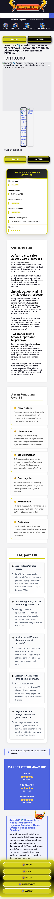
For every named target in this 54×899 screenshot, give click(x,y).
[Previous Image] (5, 87)
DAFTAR (40, 39)
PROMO (29, 864)
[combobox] (24, 15)
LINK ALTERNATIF (28, 885)
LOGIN (14, 39)
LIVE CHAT (28, 892)
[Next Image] (49, 87)
